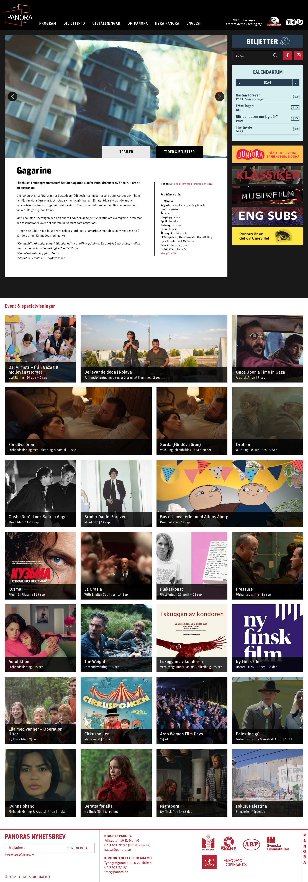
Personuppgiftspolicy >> (19, 854)
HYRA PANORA (167, 23)
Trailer (126, 151)
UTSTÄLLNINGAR (106, 23)
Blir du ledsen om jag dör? (257, 116)
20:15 (239, 131)
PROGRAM (47, 23)
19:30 (239, 120)
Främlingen (245, 106)
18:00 (239, 110)
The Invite (244, 127)
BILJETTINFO (74, 23)
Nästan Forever (248, 95)
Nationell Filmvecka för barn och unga (191, 184)
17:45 (240, 99)
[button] (12, 96)
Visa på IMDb (168, 253)
